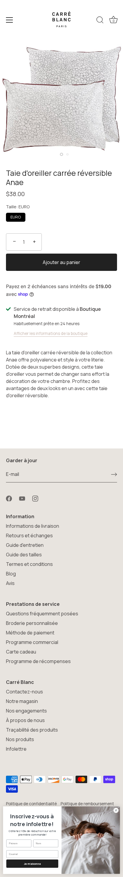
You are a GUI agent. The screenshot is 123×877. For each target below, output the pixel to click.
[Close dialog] (116, 810)
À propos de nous (25, 720)
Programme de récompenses (38, 661)
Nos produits (20, 739)
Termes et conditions (29, 564)
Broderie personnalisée (32, 623)
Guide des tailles (24, 554)
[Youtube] (22, 498)
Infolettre (16, 749)
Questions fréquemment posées (42, 613)
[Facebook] (9, 498)
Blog (11, 573)
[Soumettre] (114, 474)
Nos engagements (26, 710)
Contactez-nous (24, 691)
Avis (10, 583)
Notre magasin (22, 701)
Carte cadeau (21, 651)
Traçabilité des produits (32, 730)
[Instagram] (35, 498)
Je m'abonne (32, 863)
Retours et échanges (29, 535)
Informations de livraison (32, 526)
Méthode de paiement (30, 632)
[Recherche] (100, 20)
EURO (15, 217)
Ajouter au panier (61, 262)
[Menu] (9, 20)
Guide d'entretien (25, 545)
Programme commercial (32, 642)
